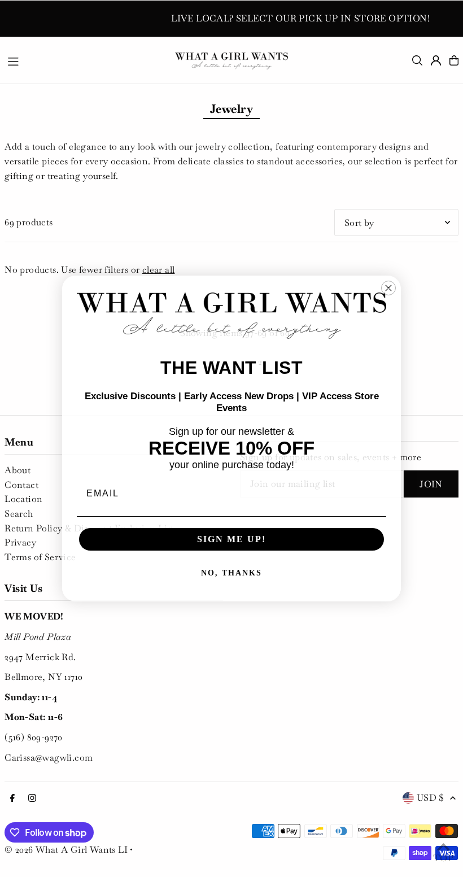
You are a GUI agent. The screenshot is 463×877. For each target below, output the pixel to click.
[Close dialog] (388, 288)
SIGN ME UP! (231, 539)
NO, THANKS (231, 573)
